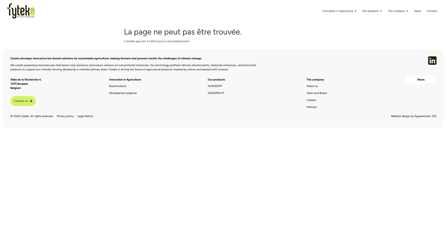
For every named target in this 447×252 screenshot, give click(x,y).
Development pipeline (123, 93)
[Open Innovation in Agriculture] (355, 11)
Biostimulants (117, 86)
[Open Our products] (381, 11)
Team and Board (317, 93)
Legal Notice (85, 116)
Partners (312, 107)
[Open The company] (407, 11)
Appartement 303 (425, 116)
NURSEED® (215, 86)
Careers (311, 100)
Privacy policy (65, 116)
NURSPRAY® (216, 93)
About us (312, 86)
